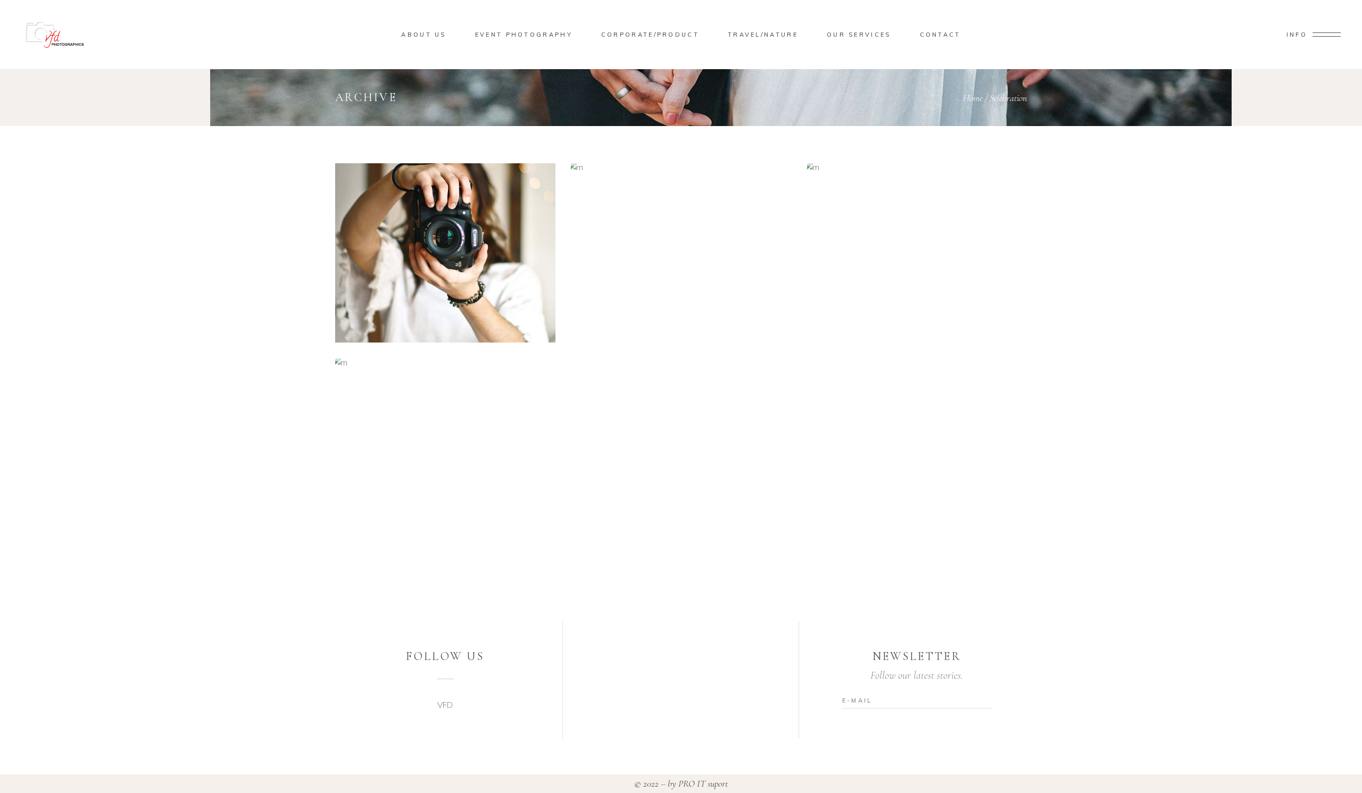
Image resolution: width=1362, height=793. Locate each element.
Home (973, 98)
